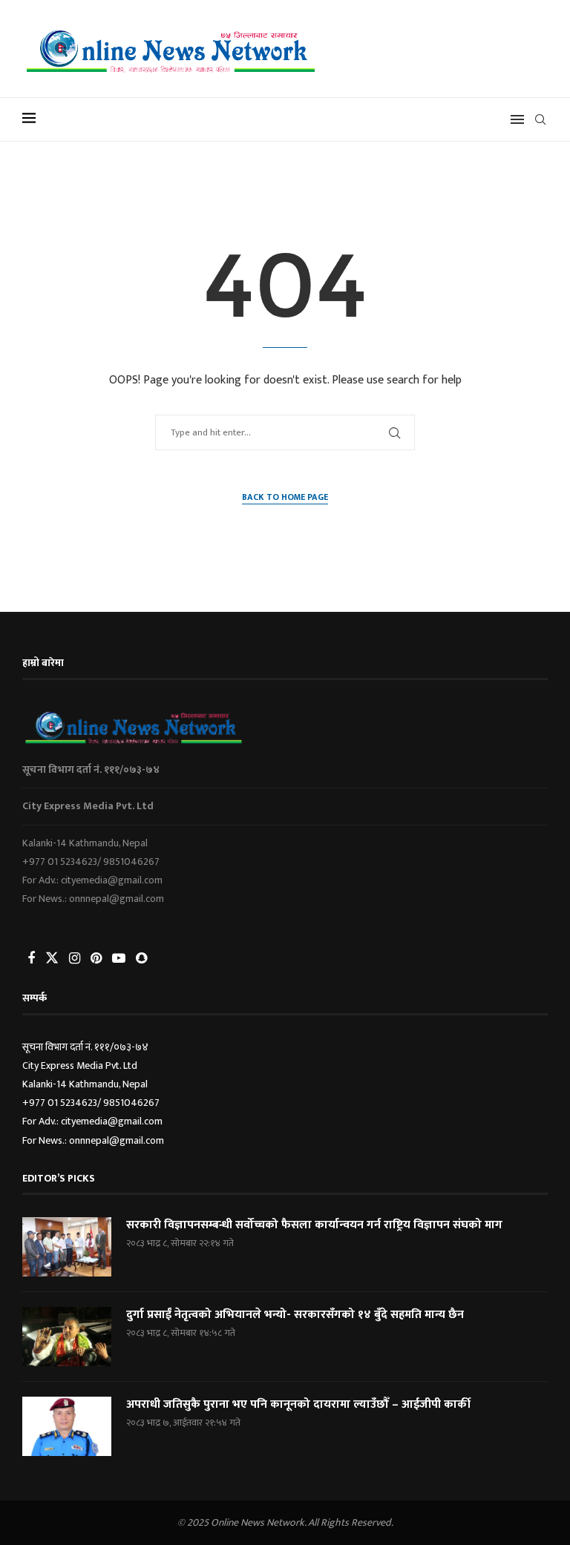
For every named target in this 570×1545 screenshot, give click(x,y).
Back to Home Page (285, 497)
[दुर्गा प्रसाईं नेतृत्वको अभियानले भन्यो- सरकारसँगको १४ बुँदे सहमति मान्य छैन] (66, 1336)
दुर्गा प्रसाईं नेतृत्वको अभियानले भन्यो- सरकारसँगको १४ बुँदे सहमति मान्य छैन (295, 1315)
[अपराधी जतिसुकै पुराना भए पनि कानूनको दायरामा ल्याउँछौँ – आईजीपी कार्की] (66, 1426)
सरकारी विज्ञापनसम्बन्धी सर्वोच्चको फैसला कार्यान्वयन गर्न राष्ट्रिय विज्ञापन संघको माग (314, 1225)
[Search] (540, 119)
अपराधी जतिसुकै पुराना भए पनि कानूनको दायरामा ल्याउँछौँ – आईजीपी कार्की (298, 1405)
